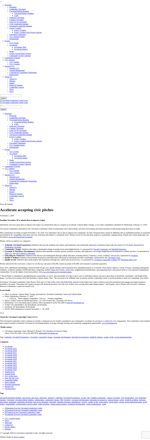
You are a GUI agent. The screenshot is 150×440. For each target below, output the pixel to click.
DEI (61, 400)
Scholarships (14, 39)
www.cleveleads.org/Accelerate (20, 237)
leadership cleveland (24, 402)
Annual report (10, 374)
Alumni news (10, 372)
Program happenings (12, 384)
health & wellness (96, 337)
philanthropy (76, 402)
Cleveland (34, 337)
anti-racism (26, 398)
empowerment (113, 400)
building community (98, 398)
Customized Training (12, 58)
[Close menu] (1, 1)
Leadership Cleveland (17, 9)
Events (7, 41)
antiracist (51, 398)
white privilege (43, 404)
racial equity (103, 402)
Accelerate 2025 (11, 370)
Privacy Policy (10, 427)
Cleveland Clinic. (114, 258)
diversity (67, 400)
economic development (62, 337)
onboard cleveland (63, 402)
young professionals (93, 404)
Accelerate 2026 (20, 47)
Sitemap (8, 429)
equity (121, 400)
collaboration (39, 400)
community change (45, 337)
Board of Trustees (15, 85)
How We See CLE (12, 378)
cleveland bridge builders (24, 400)
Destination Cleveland (13, 247)
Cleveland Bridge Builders (19, 11)
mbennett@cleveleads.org (48, 333)
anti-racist (34, 398)
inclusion (142, 400)
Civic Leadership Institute (18, 24)
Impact (11, 83)
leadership (12, 402)
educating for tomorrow (80, 337)
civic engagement (127, 398)
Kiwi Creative (19, 437)
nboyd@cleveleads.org (75, 303)
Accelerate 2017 (11, 353)
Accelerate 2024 (11, 368)
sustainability (10, 404)
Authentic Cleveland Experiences (16, 337)
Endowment (13, 75)
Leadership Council (16, 87)
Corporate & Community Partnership (23, 73)
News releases (10, 382)
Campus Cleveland (16, 20)
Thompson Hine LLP (128, 260)
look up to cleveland (40, 402)
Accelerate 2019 (11, 357)
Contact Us (9, 425)
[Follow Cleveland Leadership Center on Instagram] (23, 408)
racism (121, 402)
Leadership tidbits (11, 380)
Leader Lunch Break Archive (20, 54)
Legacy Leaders (15, 28)
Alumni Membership (17, 70)
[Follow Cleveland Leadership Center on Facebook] (23, 410)
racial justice (113, 402)
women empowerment (58, 404)
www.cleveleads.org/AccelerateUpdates (57, 272)
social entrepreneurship (123, 337)
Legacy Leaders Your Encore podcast (28, 32)
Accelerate (13, 45)
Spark (11, 51)
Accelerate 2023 (11, 365)
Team (11, 89)
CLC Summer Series (17, 37)
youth (104, 404)
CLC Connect (14, 64)
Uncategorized (10, 389)
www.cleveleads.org (109, 323)
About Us (8, 77)
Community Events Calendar (20, 56)
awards (83, 398)
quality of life (109, 337)
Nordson (134, 256)
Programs (8, 5)
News (11, 92)
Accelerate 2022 (11, 363)
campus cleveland (113, 398)
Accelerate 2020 (11, 359)
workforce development (76, 404)
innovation (4, 402)
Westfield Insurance (119, 249)
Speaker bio (9, 387)
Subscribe (8, 423)
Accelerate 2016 (11, 351)
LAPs (16, 16)
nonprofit (52, 402)
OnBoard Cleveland (16, 18)
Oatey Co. (8, 253)
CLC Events (14, 43)
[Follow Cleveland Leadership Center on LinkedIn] (23, 414)
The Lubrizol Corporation (25, 253)
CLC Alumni (9, 60)
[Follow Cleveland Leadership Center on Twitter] (22, 412)
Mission (12, 81)
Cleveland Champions (17, 35)
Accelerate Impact (20, 49)
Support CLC (10, 66)
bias (88, 398)
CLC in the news (11, 376)
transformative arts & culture (26, 404)
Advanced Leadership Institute (20, 26)
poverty (84, 402)
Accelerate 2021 (11, 361)
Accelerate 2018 (11, 355)
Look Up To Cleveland (18, 22)
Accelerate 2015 (11, 349)
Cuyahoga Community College (105, 260)
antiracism (43, 398)
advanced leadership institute (10, 398)
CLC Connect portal (12, 418)
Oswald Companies (100, 249)
